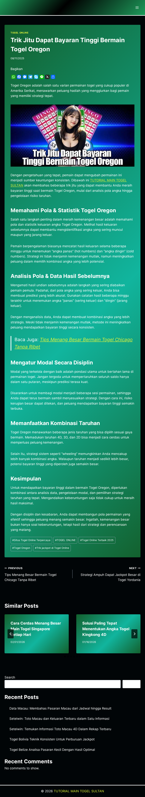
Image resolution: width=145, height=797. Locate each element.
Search (10, 677)
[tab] (65, 656)
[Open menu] (136, 7)
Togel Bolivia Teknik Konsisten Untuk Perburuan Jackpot (52, 739)
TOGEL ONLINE (19, 32)
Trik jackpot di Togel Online (52, 547)
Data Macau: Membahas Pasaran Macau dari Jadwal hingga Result (60, 708)
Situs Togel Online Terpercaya (31, 540)
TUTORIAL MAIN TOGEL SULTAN (79, 791)
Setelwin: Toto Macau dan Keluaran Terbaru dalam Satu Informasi (59, 719)
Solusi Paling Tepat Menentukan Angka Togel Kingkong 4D (105, 629)
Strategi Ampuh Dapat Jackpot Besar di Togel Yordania (110, 574)
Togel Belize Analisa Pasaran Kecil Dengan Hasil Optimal (52, 750)
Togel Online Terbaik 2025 (96, 540)
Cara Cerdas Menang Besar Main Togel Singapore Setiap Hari (36, 629)
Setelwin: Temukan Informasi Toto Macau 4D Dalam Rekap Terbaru (60, 729)
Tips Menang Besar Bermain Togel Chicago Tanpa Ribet (30, 574)
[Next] (134, 633)
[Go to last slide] (11, 633)
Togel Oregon (21, 547)
